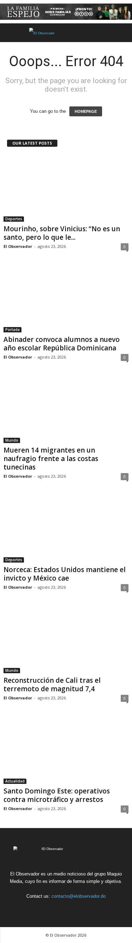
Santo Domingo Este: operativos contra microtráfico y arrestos (57, 795)
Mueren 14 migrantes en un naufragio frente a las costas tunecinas (51, 459)
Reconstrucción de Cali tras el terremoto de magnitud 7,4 (52, 684)
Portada (12, 329)
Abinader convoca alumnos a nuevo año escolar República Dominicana (62, 344)
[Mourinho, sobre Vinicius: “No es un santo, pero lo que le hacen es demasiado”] (66, 188)
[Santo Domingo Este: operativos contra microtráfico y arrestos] (66, 750)
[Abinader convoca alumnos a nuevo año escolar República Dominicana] (66, 299)
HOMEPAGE (86, 111)
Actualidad (15, 781)
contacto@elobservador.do (78, 896)
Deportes (13, 218)
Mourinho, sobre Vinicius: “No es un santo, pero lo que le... (62, 233)
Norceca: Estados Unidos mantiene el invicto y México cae (65, 574)
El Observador (18, 246)
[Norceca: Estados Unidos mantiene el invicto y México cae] (66, 528)
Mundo (11, 440)
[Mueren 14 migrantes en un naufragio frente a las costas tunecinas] (66, 409)
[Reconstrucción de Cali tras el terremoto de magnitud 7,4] (66, 639)
